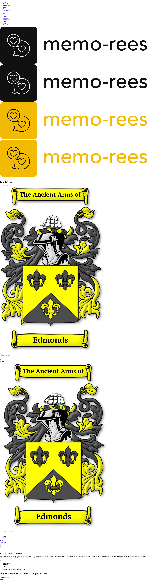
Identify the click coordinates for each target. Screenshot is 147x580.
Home (4, 2)
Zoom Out (3, 542)
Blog (4, 9)
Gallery (5, 7)
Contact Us (6, 10)
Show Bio (2, 361)
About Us (5, 4)
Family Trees (6, 5)
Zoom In (2, 541)
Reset (2, 546)
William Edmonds (8, 531)
